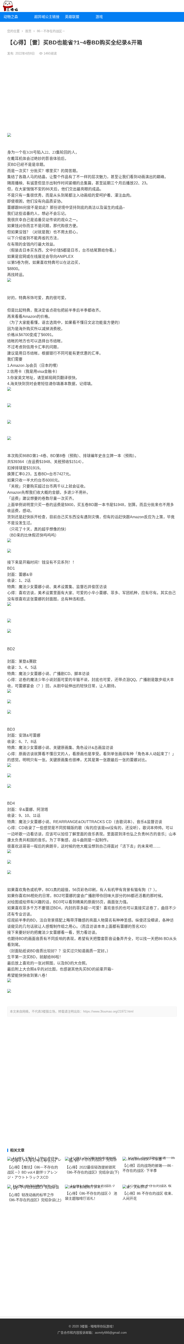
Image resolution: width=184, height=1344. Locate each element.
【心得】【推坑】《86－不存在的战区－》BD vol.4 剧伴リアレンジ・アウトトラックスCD (32, 1172)
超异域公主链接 (46, 17)
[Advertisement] (92, 94)
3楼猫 (84, 1326)
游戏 (99, 17)
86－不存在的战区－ (51, 31)
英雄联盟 (72, 17)
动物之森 (11, 17)
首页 (28, 31)
